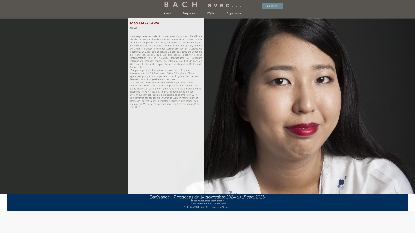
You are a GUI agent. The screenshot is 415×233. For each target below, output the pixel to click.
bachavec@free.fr (221, 207)
